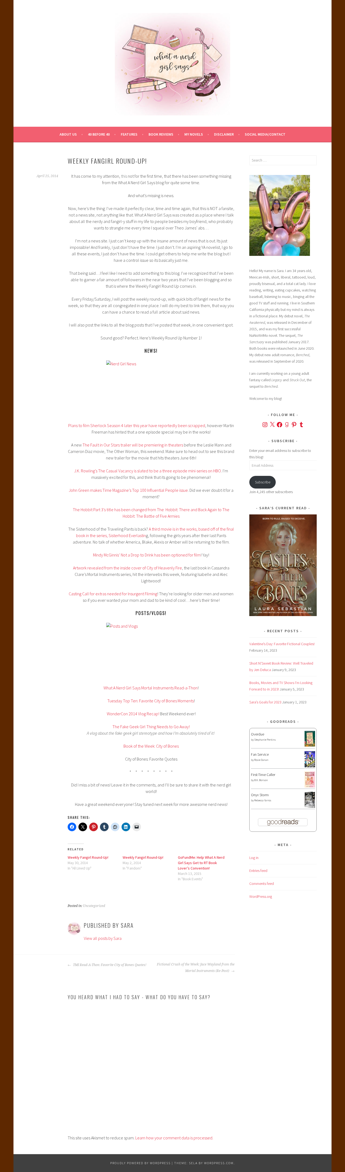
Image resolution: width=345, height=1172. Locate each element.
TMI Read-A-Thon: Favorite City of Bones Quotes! (109, 965)
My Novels (193, 134)
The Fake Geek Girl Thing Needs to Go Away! (151, 726)
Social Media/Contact (265, 134)
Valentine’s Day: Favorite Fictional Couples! (282, 643)
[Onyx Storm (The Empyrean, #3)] (310, 807)
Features (129, 134)
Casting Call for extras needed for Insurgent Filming (113, 593)
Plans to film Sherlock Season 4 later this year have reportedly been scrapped (136, 425)
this (124, 176)
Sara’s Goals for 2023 (265, 702)
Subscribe (262, 482)
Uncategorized (94, 906)
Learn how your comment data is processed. (174, 1137)
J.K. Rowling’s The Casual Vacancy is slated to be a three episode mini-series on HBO (147, 470)
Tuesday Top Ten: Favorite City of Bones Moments (150, 700)
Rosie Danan (261, 760)
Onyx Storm (260, 794)
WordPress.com (219, 1163)
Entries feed (258, 870)
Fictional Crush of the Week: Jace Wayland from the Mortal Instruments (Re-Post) (195, 968)
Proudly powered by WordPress (140, 1163)
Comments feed (261, 883)
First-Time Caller (263, 774)
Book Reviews (161, 134)
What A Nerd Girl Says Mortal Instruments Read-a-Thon (151, 687)
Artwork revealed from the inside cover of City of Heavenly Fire (127, 567)
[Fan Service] (310, 766)
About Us (68, 134)
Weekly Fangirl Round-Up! (88, 857)
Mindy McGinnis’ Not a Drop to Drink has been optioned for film (147, 555)
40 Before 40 (99, 134)
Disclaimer (224, 134)
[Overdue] (310, 745)
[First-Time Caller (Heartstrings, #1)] (310, 786)
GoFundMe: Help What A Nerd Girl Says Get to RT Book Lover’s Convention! (201, 863)
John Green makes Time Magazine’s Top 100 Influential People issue (128, 490)
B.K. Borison (261, 780)
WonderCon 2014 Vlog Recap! (133, 713)
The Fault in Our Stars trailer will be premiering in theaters (132, 445)
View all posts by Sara (103, 938)
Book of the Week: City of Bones (151, 746)
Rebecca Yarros (262, 800)
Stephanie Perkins (265, 739)
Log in (253, 857)
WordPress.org (260, 896)
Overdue (257, 734)
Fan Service (260, 754)
